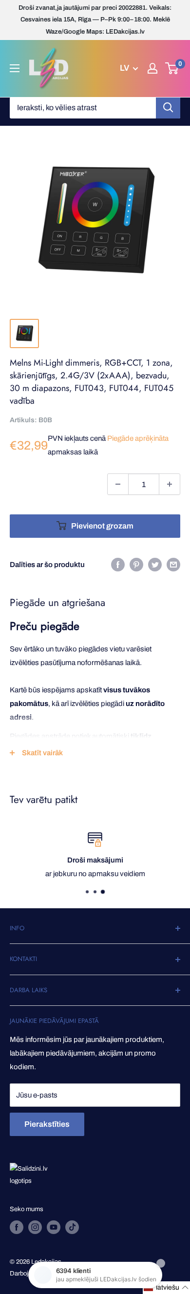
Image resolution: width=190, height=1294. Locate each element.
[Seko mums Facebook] (16, 1227)
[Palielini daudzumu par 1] (169, 484)
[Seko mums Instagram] (35, 1227)
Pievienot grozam (102, 526)
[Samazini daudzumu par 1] (118, 484)
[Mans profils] (152, 68)
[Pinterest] (136, 564)
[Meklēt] (168, 107)
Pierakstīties (47, 1124)
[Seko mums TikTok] (72, 1227)
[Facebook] (118, 564)
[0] (172, 68)
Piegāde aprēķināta (138, 438)
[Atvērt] (14, 68)
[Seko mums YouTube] (53, 1227)
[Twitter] (155, 564)
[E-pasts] (173, 564)
